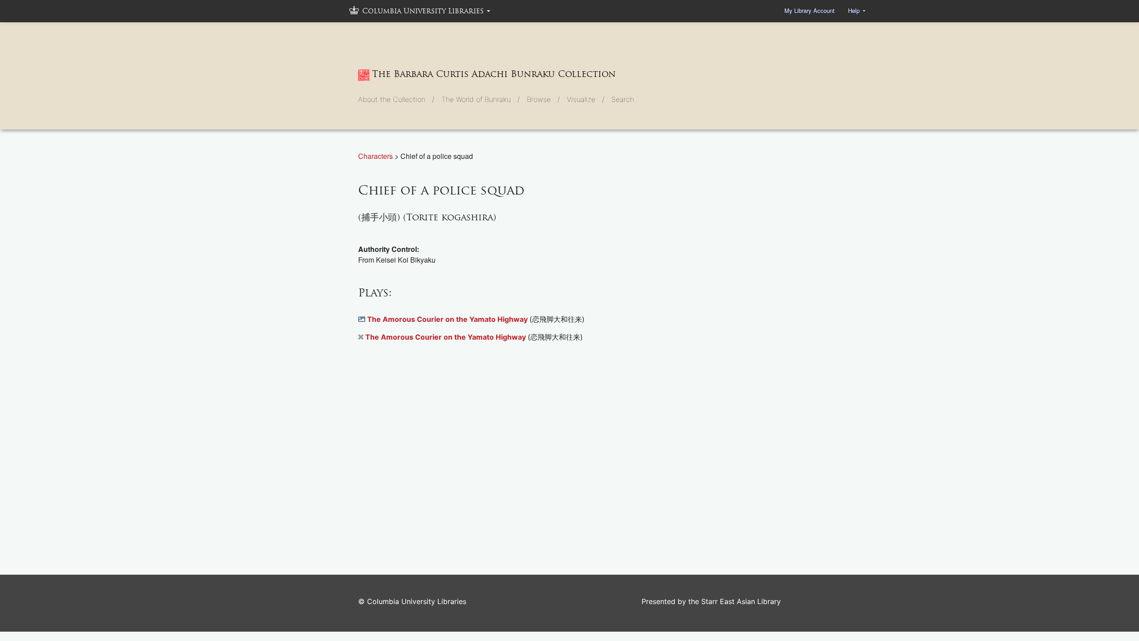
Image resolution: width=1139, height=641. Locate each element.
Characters (376, 156)
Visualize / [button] (585, 99)
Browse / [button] (543, 99)
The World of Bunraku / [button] (480, 99)
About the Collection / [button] (396, 99)
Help (854, 10)
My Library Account (809, 10)
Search (622, 99)
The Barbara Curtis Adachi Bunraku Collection (494, 74)
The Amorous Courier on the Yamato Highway (448, 319)
